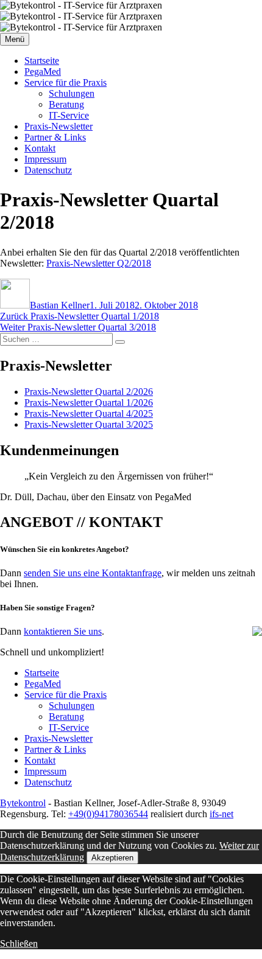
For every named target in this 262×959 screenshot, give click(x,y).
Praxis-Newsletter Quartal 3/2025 (88, 424)
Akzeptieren (112, 857)
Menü (14, 39)
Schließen (19, 943)
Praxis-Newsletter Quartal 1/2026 (88, 402)
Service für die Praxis (65, 82)
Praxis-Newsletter (58, 126)
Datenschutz (48, 170)
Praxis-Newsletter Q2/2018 (98, 263)
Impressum (45, 159)
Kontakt (39, 148)
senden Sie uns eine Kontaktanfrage (92, 573)
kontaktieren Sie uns (63, 631)
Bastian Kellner (60, 305)
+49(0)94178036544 (108, 814)
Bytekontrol (23, 803)
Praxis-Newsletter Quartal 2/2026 (88, 391)
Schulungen (71, 93)
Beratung (66, 104)
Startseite (41, 60)
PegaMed (42, 71)
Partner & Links (55, 137)
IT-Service (69, 115)
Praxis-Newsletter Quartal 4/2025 (88, 413)
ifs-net (221, 814)
